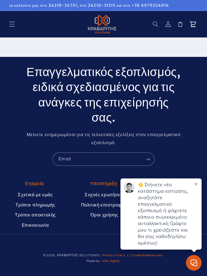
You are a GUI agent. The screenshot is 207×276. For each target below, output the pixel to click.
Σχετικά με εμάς (35, 194)
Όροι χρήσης (104, 215)
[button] (12, 24)
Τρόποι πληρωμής (35, 205)
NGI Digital (110, 261)
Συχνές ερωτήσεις (104, 194)
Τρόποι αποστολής (35, 215)
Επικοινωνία (35, 225)
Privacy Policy (113, 255)
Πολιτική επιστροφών (104, 205)
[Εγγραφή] (148, 159)
